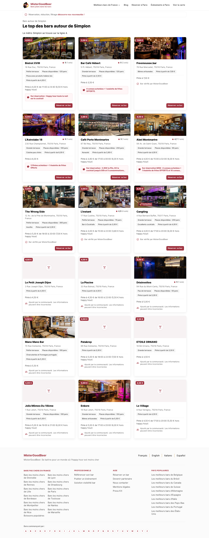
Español (181, 455)
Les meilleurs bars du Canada (166, 482)
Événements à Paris (160, 5)
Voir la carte (179, 5)
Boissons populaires (34, 515)
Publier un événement (85, 478)
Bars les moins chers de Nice (34, 511)
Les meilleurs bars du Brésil (165, 478)
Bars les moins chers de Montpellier (34, 504)
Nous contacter (120, 482)
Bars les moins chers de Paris (58, 490)
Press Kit (117, 490)
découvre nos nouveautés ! (71, 14)
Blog (126, 5)
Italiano (168, 455)
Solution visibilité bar (84, 482)
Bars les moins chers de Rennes (34, 483)
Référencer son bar (84, 474)
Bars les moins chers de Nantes (58, 504)
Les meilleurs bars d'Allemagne (167, 490)
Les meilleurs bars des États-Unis (166, 512)
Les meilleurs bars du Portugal (166, 507)
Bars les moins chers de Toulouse (58, 497)
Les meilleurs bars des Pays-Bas (167, 503)
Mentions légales (121, 487)
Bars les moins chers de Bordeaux (34, 497)
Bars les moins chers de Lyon (58, 476)
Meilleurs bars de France (106, 5)
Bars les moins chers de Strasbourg (58, 483)
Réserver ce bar (63, 105)
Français (142, 455)
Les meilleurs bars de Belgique (167, 474)
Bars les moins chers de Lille (34, 490)
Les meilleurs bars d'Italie (164, 499)
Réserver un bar (121, 474)
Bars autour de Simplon (34, 21)
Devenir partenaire (122, 478)
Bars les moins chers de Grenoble (34, 476)
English (156, 455)
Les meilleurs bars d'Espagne (166, 494)
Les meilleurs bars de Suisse (165, 487)
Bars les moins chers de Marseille (58, 511)
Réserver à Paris (139, 5)
